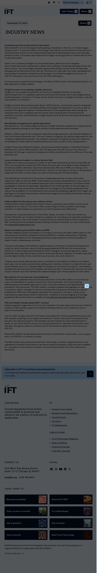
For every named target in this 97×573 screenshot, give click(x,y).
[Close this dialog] (87, 286)
